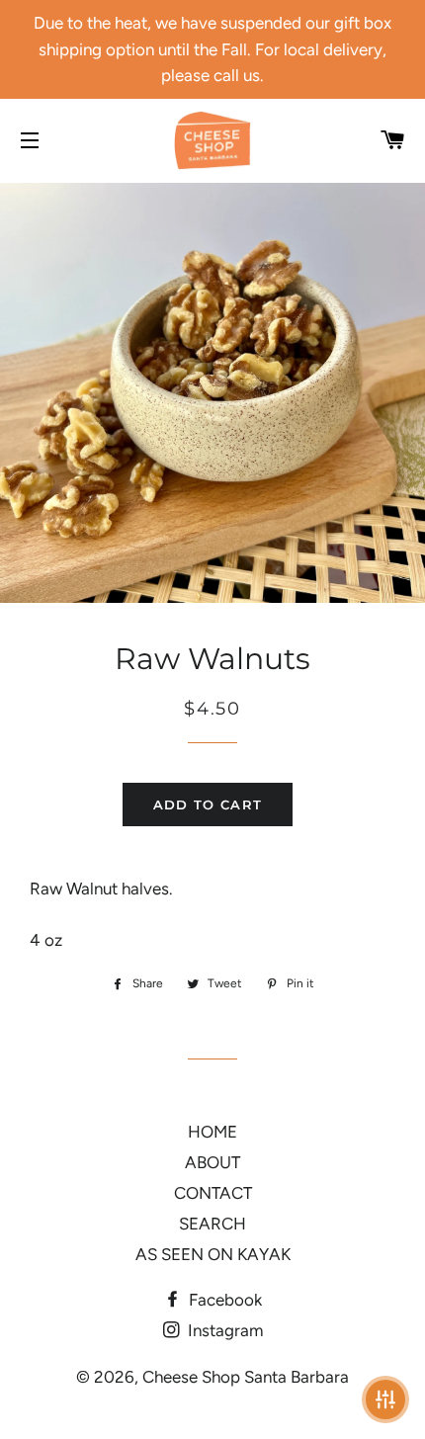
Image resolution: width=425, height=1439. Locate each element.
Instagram (223, 1330)
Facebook (223, 1300)
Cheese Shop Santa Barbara (245, 1377)
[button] (385, 1399)
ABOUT (212, 1162)
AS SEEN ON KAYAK (213, 1254)
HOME (212, 1132)
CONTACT (213, 1193)
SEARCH (212, 1223)
